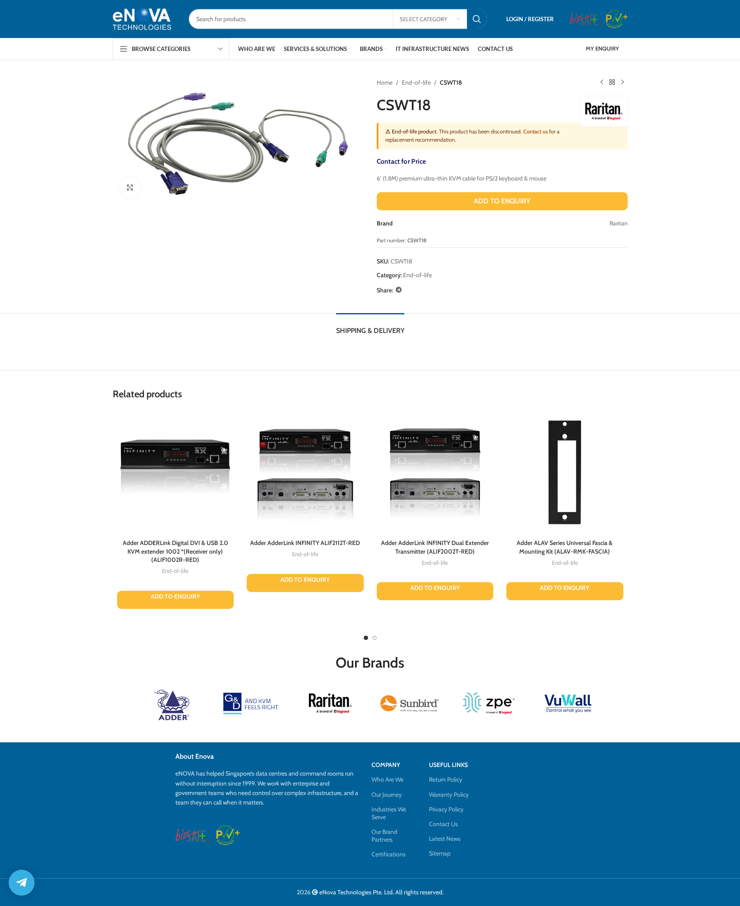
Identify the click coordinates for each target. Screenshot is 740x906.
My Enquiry (602, 48)
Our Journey (387, 794)
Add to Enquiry (502, 201)
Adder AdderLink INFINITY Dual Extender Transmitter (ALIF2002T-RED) (435, 547)
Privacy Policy (446, 809)
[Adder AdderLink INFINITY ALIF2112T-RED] (305, 472)
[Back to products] (612, 82)
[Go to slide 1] (366, 638)
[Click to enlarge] (130, 187)
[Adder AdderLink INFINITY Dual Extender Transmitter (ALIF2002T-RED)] (435, 472)
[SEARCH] (477, 19)
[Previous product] (602, 82)
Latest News (445, 839)
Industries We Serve (389, 813)
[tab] (370, 326)
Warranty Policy (449, 794)
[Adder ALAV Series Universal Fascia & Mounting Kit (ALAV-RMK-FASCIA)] (565, 472)
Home (385, 82)
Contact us (535, 131)
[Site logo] (142, 19)
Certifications (389, 854)
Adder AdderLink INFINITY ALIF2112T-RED (305, 543)
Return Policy (445, 779)
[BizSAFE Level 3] (585, 19)
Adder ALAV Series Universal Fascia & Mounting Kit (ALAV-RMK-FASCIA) (565, 547)
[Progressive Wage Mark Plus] (617, 19)
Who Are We (387, 779)
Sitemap (440, 853)
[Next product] (622, 82)
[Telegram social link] (398, 290)
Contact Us (443, 824)
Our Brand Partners (384, 835)
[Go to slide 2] (374, 638)
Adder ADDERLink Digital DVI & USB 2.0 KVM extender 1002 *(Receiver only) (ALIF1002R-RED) (175, 551)
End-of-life (416, 82)
